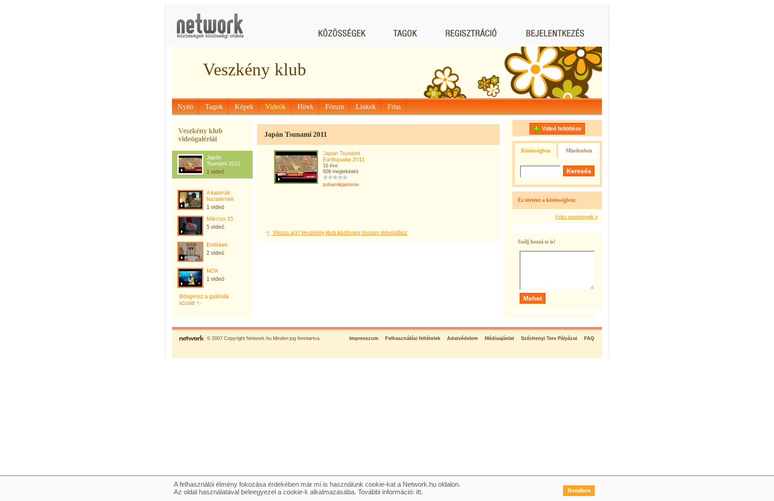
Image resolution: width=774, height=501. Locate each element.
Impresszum (363, 338)
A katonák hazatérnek (220, 196)
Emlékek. (217, 245)
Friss (394, 106)
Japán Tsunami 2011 (223, 160)
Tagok (214, 106)
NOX (212, 271)
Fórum (334, 106)
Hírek (305, 106)
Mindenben (579, 151)
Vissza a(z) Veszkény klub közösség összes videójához (339, 233)
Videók (275, 106)
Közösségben (535, 151)
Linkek (366, 106)
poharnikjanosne (341, 184)
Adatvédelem (462, 338)
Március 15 (219, 219)
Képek (244, 106)
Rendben (579, 491)
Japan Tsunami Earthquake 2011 (344, 156)
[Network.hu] (210, 30)
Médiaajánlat (499, 338)
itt (418, 492)
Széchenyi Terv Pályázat (549, 338)
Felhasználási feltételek (412, 338)
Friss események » (576, 216)
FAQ (589, 338)
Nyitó (185, 106)
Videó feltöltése (561, 129)
